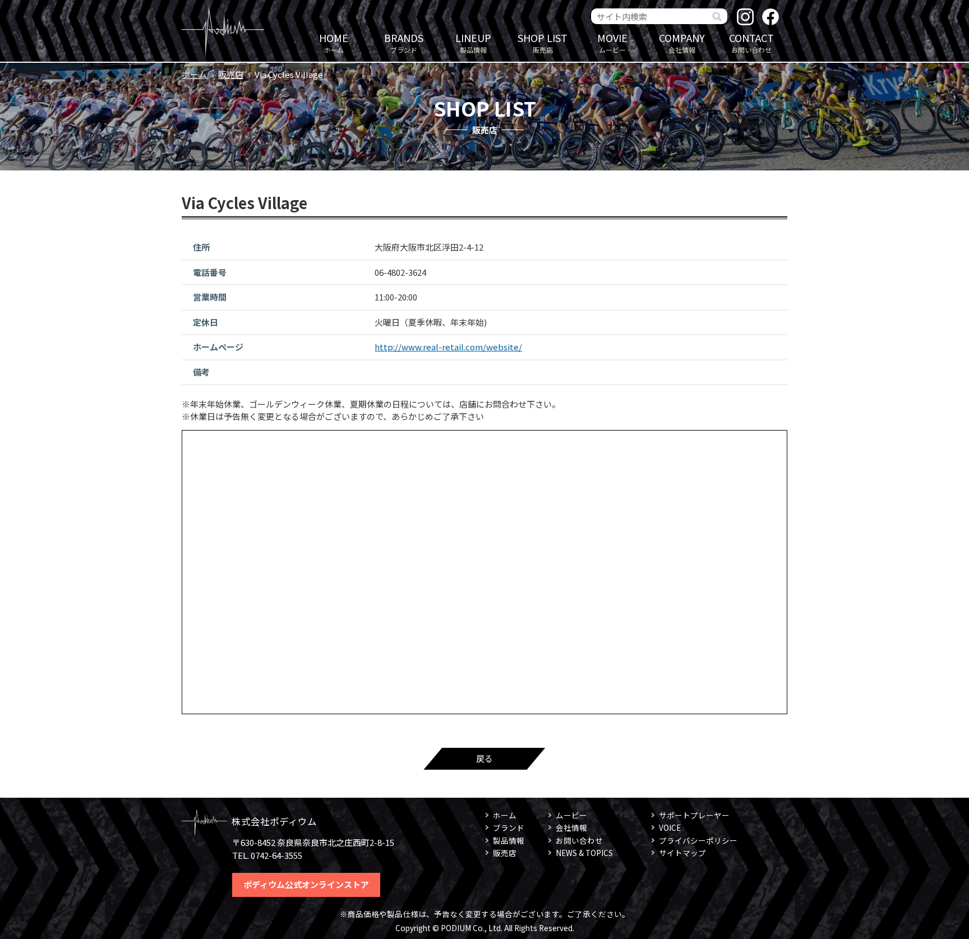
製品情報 (473, 42)
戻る (484, 758)
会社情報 (682, 42)
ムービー (612, 42)
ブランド (403, 42)
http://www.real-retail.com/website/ (448, 347)
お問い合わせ (751, 42)
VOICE (670, 827)
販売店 (542, 42)
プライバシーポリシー (698, 840)
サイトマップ (682, 852)
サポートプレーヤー (694, 815)
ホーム (333, 42)
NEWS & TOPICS (584, 852)
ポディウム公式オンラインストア (306, 884)
